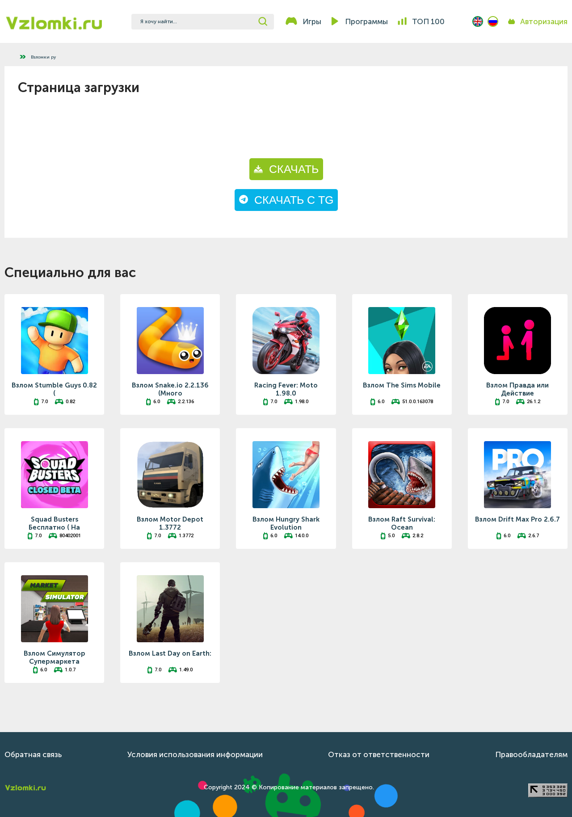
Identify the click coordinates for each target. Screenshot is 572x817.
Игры (312, 21)
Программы (366, 21)
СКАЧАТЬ (291, 169)
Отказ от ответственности (378, 754)
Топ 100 (428, 21)
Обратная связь (33, 754)
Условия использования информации (195, 754)
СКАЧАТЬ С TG (290, 200)
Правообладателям (531, 754)
